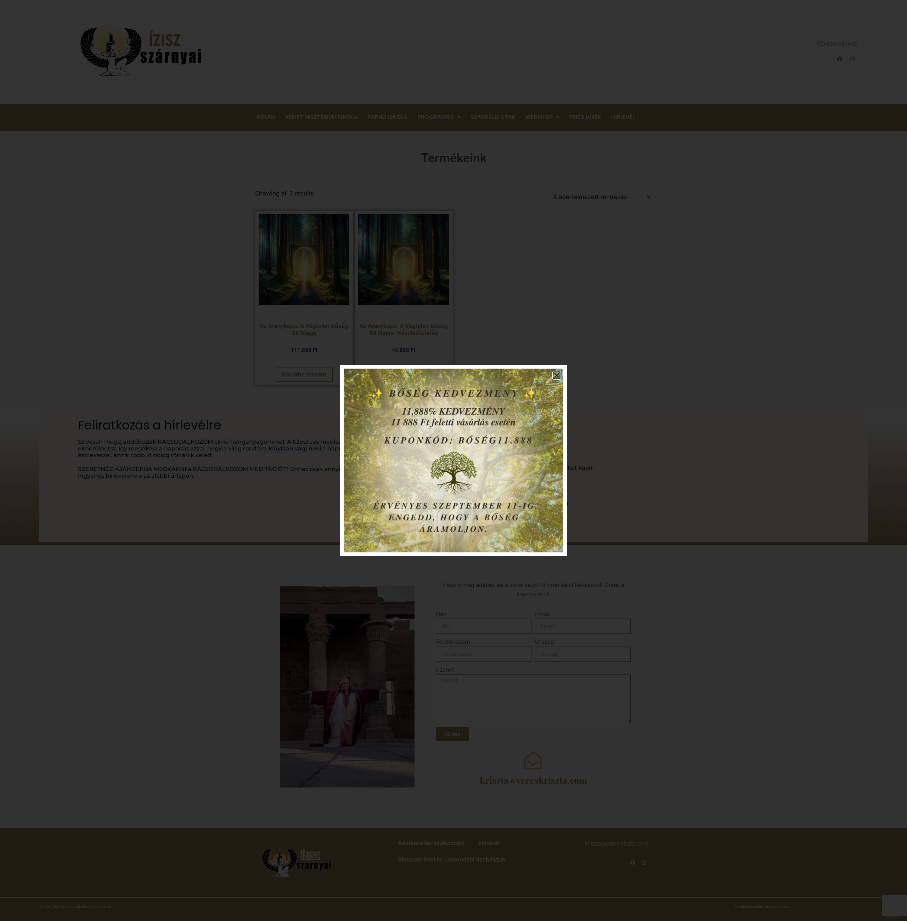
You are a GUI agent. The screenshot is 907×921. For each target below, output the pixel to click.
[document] (453, 460)
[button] (556, 375)
